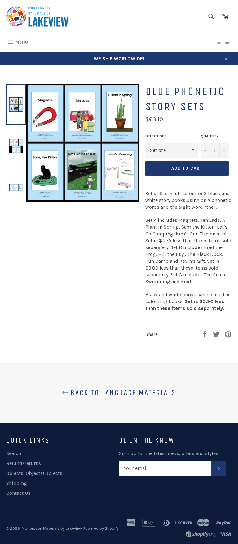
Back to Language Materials (122, 392)
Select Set (155, 136)
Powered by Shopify (101, 528)
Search (13, 453)
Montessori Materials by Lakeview (52, 528)
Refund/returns (23, 463)
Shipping (16, 483)
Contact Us (18, 493)
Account (224, 42)
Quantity (209, 136)
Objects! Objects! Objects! (35, 473)
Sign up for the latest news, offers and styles (168, 453)
